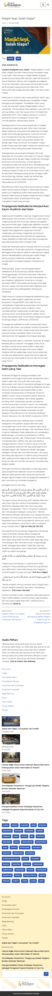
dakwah (42, 825)
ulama (33, 881)
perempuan (7, 870)
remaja (18, 875)
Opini (4, 23)
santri (42, 875)
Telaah (5, 710)
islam (17, 842)
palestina (16, 864)
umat (41, 881)
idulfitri (40, 836)
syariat (16, 881)
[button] (48, 5)
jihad (5, 847)
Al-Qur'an (6, 669)
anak (34, 825)
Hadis (4, 673)
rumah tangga (30, 875)
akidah (14, 825)
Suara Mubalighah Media (27, 993)
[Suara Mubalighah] (12, 5)
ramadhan (7, 875)
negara (6, 864)
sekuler (6, 881)
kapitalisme (24, 847)
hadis (16, 836)
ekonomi (18, 831)
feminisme (29, 831)
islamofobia (41, 842)
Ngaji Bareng (8, 693)
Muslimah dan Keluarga (13, 685)
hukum (24, 836)
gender (40, 831)
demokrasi (7, 831)
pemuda (27, 864)
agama (5, 825)
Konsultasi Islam (9, 677)
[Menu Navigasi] (43, 5)
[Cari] (46, 974)
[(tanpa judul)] (11, 739)
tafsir (24, 881)
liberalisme (18, 853)
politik (30, 870)
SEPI (18, 58)
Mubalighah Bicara (10, 681)
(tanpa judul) (7, 746)
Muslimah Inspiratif (10, 689)
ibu (32, 836)
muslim (25, 858)
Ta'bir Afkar (7, 702)
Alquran (24, 825)
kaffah (14, 847)
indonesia (7, 842)
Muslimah (35, 858)
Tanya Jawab (8, 706)
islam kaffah (27, 842)
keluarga (37, 847)
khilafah (6, 853)
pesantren (20, 870)
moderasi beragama (11, 858)
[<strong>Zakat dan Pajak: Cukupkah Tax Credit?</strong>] (11, 721)
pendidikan (37, 864)
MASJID (10, 58)
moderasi (30, 853)
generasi (6, 836)
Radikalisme (41, 870)
